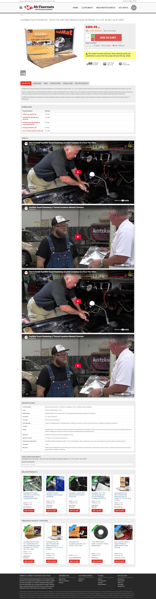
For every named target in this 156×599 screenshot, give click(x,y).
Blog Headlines (102, 584)
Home (75, 8)
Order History (121, 580)
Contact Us (38, 1)
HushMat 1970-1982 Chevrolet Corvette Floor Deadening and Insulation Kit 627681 (31, 495)
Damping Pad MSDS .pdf (29, 127)
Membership (121, 586)
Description (26, 83)
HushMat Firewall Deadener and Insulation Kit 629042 (54, 495)
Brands (100, 579)
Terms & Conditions (64, 580)
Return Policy (62, 579)
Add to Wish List (119, 45)
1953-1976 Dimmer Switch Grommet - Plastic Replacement (100, 543)
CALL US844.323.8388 (125, 64)
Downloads (37, 83)
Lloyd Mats (87, 8)
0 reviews (97, 45)
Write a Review (106, 45)
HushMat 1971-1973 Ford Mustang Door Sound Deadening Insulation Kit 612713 (99, 495)
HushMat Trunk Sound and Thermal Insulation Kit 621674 (77, 495)
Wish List (120, 582)
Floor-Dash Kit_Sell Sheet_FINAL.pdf (33, 131)
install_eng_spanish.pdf (29, 114)
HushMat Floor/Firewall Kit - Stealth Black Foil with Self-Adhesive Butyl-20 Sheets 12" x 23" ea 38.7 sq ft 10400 (31, 545)
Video (46, 83)
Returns (80, 580)
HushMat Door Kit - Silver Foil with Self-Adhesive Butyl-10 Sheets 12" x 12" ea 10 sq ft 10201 (122, 496)
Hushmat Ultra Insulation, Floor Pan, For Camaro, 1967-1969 (77, 543)
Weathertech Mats (105, 8)
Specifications (55, 83)
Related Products (81, 83)
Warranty (61, 582)
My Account (121, 579)
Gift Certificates (102, 580)
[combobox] (78, 464)
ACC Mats (123, 8)
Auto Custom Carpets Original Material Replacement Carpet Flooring (121, 544)
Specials (100, 582)
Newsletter (120, 584)
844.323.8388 (29, 1)
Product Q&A (68, 83)
